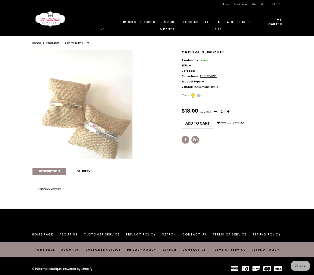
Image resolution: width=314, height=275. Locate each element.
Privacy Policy (141, 234)
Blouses (147, 22)
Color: (186, 95)
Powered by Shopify (77, 269)
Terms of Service (230, 234)
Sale (206, 22)
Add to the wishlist (232, 122)
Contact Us (194, 234)
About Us (68, 234)
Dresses (129, 22)
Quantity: (206, 111)
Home (36, 43)
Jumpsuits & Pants (169, 23)
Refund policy (267, 234)
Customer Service (102, 234)
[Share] (185, 140)
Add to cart (197, 123)
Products (53, 43)
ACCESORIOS (208, 76)
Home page (42, 234)
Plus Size (219, 23)
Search (169, 234)
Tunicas (190, 22)
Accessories (238, 22)
